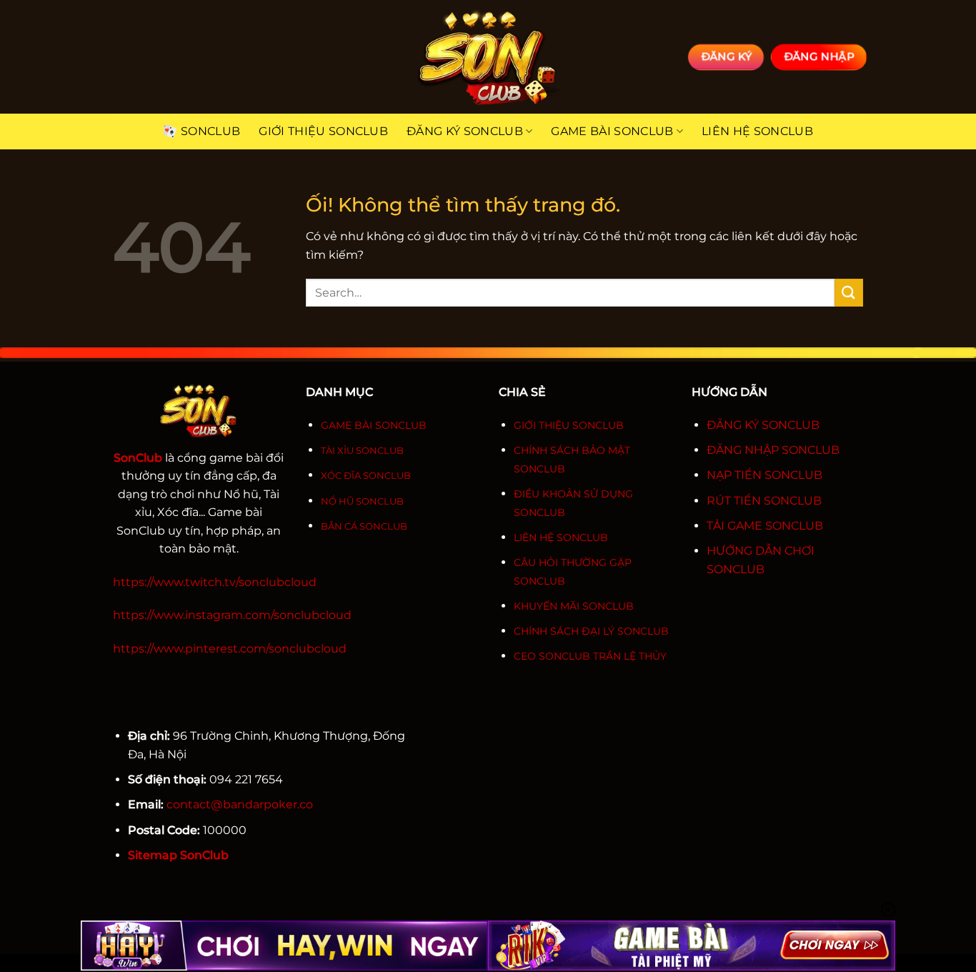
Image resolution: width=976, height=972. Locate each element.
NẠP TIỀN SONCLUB (764, 475)
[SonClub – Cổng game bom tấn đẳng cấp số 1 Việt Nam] (488, 57)
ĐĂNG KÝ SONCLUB (763, 425)
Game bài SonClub (612, 131)
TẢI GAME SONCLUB (765, 525)
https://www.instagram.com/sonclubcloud (232, 615)
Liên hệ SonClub (757, 131)
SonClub (210, 131)
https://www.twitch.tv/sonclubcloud (215, 582)
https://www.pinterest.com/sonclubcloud (230, 648)
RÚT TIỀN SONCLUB (764, 500)
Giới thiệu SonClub (323, 131)
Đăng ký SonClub (465, 131)
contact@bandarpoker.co (239, 804)
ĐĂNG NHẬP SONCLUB (773, 450)
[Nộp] (849, 293)
